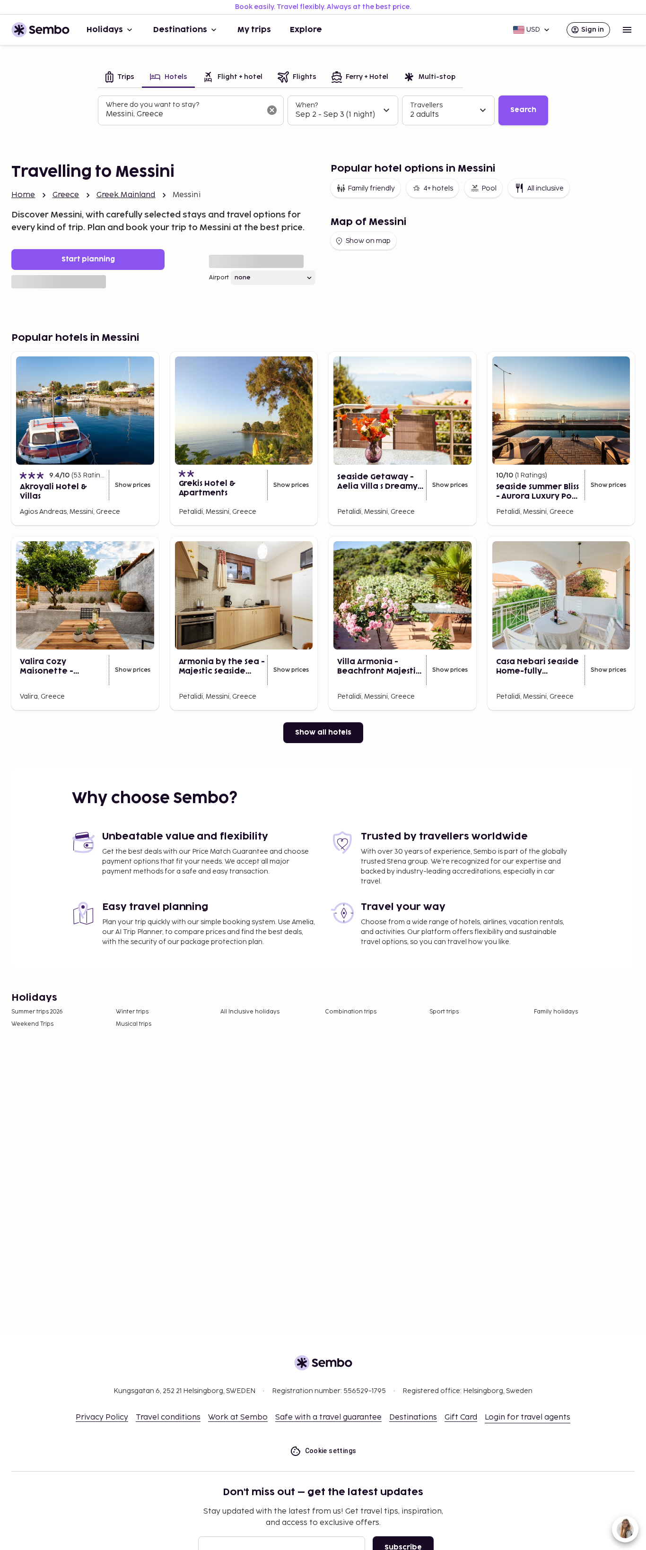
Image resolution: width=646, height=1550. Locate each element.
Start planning (88, 259)
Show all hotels (323, 732)
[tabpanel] (323, 110)
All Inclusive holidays (249, 1011)
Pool (489, 188)
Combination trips (350, 1011)
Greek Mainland (126, 195)
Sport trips (444, 1011)
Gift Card (461, 1417)
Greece (65, 195)
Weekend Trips (32, 1024)
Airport (219, 277)
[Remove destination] (272, 110)
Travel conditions (168, 1417)
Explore (306, 30)
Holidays (105, 30)
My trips (254, 30)
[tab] (120, 78)
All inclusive (545, 188)
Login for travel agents (527, 1417)
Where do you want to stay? (152, 105)
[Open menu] (627, 29)
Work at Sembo (238, 1417)
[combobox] (183, 114)
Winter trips (132, 1011)
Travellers (426, 105)
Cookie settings (331, 1451)
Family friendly (371, 188)
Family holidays (556, 1011)
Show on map (368, 241)
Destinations (180, 30)
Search (523, 110)
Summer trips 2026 (37, 1011)
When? (307, 105)
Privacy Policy (102, 1417)
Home (23, 195)
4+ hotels (438, 188)
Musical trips (133, 1024)
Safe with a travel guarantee (328, 1417)
